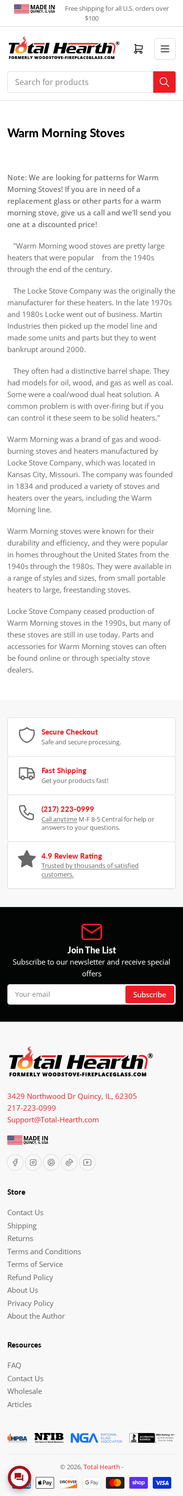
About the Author (36, 1316)
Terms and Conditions (44, 1251)
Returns (20, 1238)
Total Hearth (101, 1466)
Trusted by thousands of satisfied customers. (90, 870)
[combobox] (91, 82)
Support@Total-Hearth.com (53, 1119)
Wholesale (24, 1391)
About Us (22, 1290)
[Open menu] (165, 49)
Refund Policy (30, 1277)
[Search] (164, 82)
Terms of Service (35, 1264)
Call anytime (59, 819)
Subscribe (149, 994)
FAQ (14, 1365)
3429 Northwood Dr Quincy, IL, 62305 (72, 1096)
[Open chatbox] (19, 1477)
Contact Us (25, 1212)
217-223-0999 (31, 1108)
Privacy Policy (30, 1303)
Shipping (22, 1225)
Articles (19, 1404)
